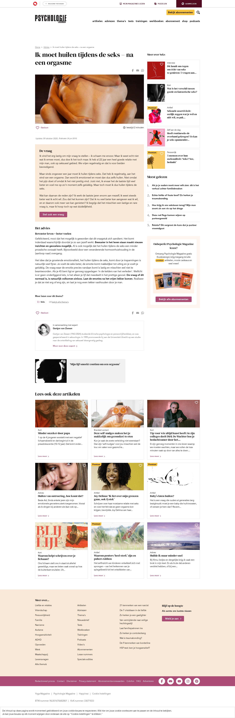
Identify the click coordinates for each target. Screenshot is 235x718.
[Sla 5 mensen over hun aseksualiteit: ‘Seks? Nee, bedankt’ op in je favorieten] (161, 153)
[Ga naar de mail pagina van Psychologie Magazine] (170, 681)
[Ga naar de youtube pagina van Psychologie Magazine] (179, 681)
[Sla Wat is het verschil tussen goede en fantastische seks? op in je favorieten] (161, 86)
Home (37, 47)
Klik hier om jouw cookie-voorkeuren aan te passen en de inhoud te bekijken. (135, 710)
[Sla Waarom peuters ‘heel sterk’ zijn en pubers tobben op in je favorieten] (140, 525)
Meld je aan (172, 618)
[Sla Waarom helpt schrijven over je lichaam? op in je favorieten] (84, 525)
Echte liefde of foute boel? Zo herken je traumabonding (172, 197)
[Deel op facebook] (132, 70)
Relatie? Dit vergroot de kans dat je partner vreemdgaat (174, 227)
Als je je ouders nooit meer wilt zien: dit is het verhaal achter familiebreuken (175, 187)
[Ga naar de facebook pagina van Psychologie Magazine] (162, 681)
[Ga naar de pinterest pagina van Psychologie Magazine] (196, 681)
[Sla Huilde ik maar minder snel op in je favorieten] (196, 525)
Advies (46, 47)
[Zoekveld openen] (198, 12)
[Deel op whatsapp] (142, 70)
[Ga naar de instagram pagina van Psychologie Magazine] (188, 681)
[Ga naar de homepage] (50, 19)
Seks (43, 302)
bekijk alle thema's (60, 302)
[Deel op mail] (137, 70)
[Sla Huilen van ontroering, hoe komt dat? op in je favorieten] (84, 465)
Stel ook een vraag (53, 214)
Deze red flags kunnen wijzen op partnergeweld (168, 217)
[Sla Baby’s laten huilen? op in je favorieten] (196, 465)
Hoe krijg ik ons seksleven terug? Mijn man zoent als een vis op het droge (174, 207)
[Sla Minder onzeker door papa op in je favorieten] (84, 402)
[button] (189, 3)
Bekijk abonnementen (180, 12)
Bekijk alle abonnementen (173, 299)
